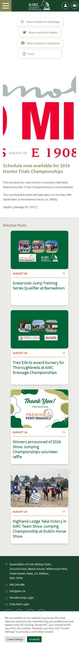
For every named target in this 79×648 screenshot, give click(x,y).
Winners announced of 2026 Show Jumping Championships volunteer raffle (37, 449)
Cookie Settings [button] (15, 639)
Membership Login (22, 597)
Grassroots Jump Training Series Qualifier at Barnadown (39, 286)
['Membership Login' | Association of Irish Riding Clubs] (65, 5)
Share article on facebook (43, 43)
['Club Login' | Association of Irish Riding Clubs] (74, 5)
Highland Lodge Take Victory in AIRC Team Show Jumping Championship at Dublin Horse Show (39, 529)
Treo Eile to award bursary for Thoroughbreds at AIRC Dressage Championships (38, 367)
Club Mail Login (19, 604)
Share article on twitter (43, 32)
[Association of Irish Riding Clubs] (40, 5)
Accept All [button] (34, 639)
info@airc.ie (17, 591)
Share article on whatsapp (43, 22)
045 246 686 (17, 584)
